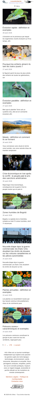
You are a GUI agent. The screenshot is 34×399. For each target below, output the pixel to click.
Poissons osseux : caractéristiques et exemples (16, 327)
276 (10, 345)
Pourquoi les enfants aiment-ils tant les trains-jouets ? (17, 65)
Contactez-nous (17, 381)
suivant (16, 345)
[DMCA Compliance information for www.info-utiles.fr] (17, 388)
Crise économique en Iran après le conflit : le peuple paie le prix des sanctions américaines (17, 175)
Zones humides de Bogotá (14, 212)
